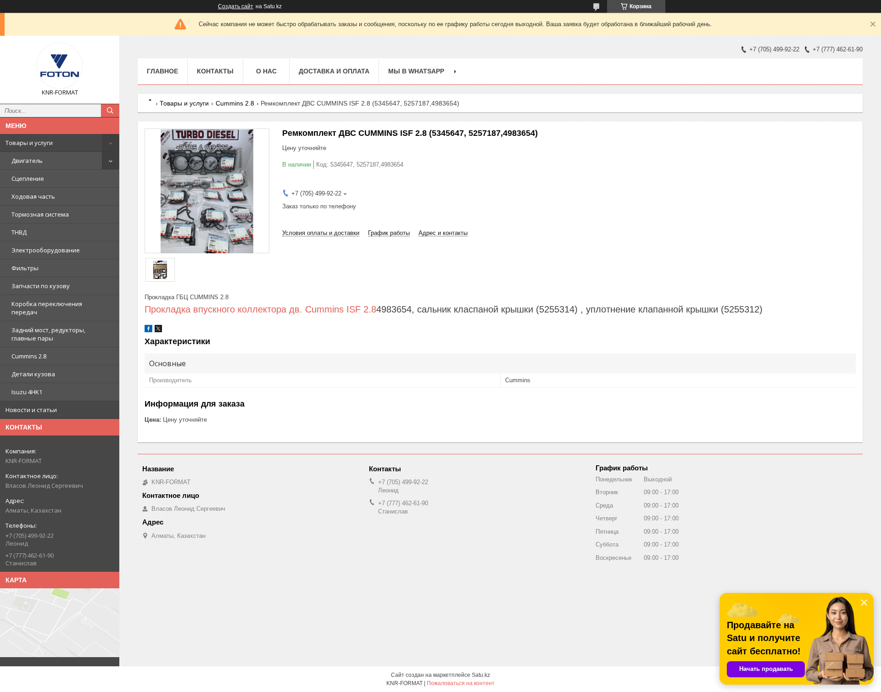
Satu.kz (481, 675)
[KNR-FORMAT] (59, 66)
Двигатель (27, 160)
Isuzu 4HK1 (26, 392)
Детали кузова (33, 374)
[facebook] (148, 330)
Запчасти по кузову (40, 286)
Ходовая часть (33, 196)
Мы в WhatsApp (416, 71)
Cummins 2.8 (28, 356)
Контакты (215, 71)
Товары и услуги (29, 143)
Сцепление (27, 178)
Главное (162, 71)
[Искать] (110, 110)
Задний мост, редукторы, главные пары (48, 334)
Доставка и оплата (334, 71)
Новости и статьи (31, 410)
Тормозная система (40, 214)
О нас (266, 71)
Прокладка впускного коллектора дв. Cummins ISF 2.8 (260, 309)
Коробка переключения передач (46, 308)
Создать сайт (235, 6)
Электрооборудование (45, 250)
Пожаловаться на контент (461, 683)
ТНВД (19, 232)
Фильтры (25, 268)
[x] (158, 330)
